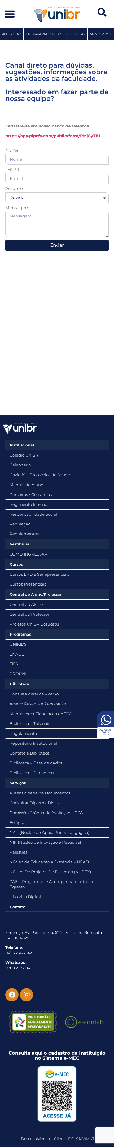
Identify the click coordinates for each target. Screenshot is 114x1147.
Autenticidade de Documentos (40, 793)
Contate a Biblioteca (30, 753)
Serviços (18, 783)
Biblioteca (19, 684)
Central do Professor (29, 614)
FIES (14, 663)
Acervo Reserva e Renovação (38, 703)
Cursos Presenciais (28, 584)
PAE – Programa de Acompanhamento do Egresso (51, 884)
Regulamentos (24, 533)
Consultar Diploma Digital (35, 802)
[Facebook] (12, 994)
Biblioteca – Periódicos (32, 772)
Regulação (20, 524)
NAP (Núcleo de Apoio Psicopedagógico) (49, 832)
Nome (12, 150)
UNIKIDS (18, 644)
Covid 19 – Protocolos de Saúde (40, 474)
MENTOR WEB (101, 34)
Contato (17, 907)
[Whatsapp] (105, 720)
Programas (20, 634)
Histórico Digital (25, 896)
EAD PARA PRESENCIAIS (44, 34)
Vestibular (19, 544)
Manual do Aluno (26, 484)
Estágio (17, 822)
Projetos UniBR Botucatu (34, 624)
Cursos (16, 564)
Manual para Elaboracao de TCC (41, 713)
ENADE (17, 654)
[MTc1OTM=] (57, 1094)
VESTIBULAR (75, 34)
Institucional (22, 445)
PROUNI (18, 673)
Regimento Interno (28, 504)
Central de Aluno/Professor (36, 594)
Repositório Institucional (33, 743)
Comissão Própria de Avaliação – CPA (46, 812)
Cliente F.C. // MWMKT (74, 1138)
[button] (9, 13)
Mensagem (17, 208)
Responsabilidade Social (33, 514)
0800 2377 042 (18, 968)
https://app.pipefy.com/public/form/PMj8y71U (52, 135)
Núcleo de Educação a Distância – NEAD (49, 861)
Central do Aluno (26, 604)
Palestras (18, 852)
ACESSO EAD (11, 34)
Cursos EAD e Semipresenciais (39, 574)
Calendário (20, 464)
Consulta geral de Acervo (34, 694)
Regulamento (23, 733)
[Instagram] (26, 994)
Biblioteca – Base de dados (36, 762)
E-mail (12, 169)
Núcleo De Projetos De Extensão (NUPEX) (50, 871)
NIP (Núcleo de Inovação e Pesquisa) (45, 842)
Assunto (14, 189)
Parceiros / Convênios (31, 494)
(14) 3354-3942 (18, 953)
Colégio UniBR (24, 455)
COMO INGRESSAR (28, 554)
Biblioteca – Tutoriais (30, 723)
